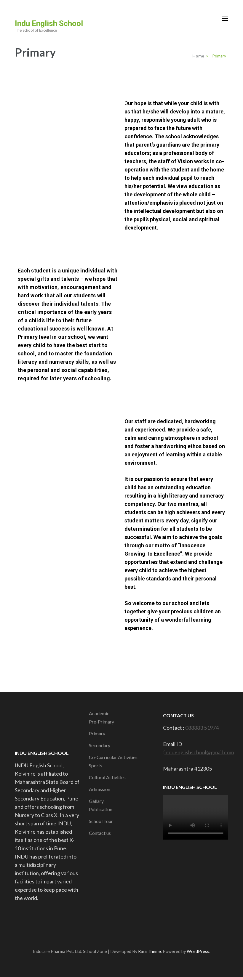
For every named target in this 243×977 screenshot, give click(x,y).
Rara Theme (149, 951)
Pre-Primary (101, 721)
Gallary (96, 801)
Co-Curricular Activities (113, 757)
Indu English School (49, 23)
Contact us (100, 833)
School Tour (101, 821)
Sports (95, 765)
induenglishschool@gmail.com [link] (199, 752)
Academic (99, 713)
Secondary (99, 745)
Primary (97, 733)
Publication (100, 809)
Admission (99, 789)
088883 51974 (202, 727)
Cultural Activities (107, 777)
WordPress (198, 951)
